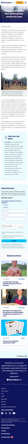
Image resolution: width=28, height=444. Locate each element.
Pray (2, 393)
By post (5, 207)
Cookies (3, 431)
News (23, 338)
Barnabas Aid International (8, 407)
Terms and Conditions (8, 425)
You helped (21, 279)
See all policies (5, 433)
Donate (19, 2)
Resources (4, 399)
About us (3, 388)
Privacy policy (5, 428)
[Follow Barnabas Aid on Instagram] (10, 413)
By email (5, 205)
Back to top (22, 356)
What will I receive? (7, 198)
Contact (3, 404)
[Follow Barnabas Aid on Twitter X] (6, 413)
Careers (3, 402)
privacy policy (12, 246)
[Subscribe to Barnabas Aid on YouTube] (14, 413)
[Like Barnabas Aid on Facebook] (2, 413)
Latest (3, 396)
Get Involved (4, 391)
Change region (5, 437)
